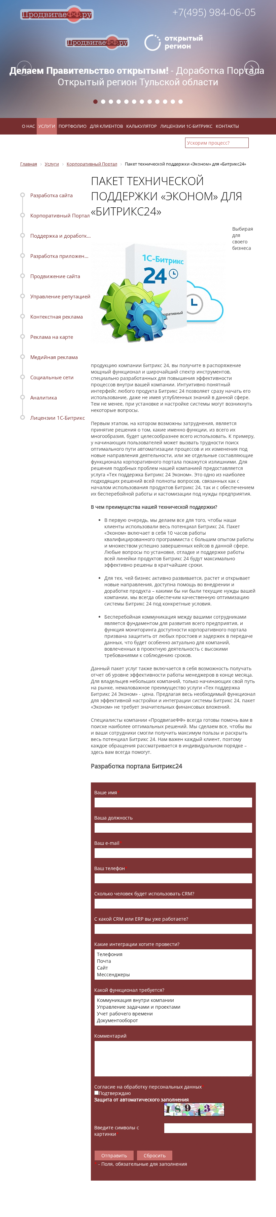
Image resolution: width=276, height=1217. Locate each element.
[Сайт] (173, 967)
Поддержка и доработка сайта (60, 235)
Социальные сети (52, 377)
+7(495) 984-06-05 (214, 12)
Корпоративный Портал (60, 215)
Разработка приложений (60, 256)
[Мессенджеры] (173, 974)
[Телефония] (173, 954)
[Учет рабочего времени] (173, 1013)
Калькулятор (141, 126)
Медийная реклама (54, 357)
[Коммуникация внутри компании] (173, 1000)
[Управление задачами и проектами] (173, 1007)
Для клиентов (106, 126)
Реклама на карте (51, 336)
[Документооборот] (173, 1020)
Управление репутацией (60, 296)
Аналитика (43, 397)
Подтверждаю (115, 1093)
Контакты (227, 126)
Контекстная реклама (56, 316)
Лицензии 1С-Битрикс (186, 126)
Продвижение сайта (55, 276)
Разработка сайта (51, 195)
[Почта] (173, 961)
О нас (28, 126)
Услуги (46, 126)
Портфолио (73, 126)
